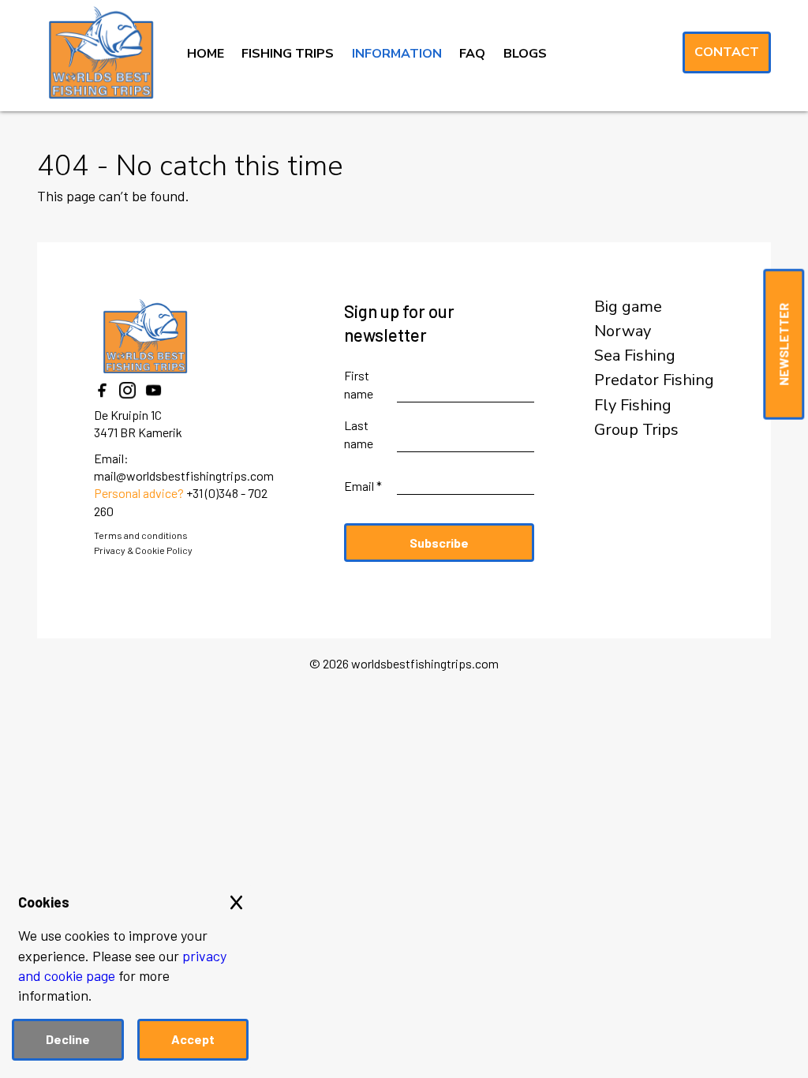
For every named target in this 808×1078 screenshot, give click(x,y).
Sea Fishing (634, 356)
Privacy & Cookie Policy (143, 550)
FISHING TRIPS (287, 53)
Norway (622, 331)
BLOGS (525, 53)
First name (358, 384)
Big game (628, 307)
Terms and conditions (141, 535)
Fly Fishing (632, 406)
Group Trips (636, 430)
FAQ (472, 53)
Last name (358, 433)
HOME (205, 53)
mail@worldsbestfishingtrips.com (184, 475)
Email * (363, 485)
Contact (726, 52)
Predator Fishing (654, 380)
